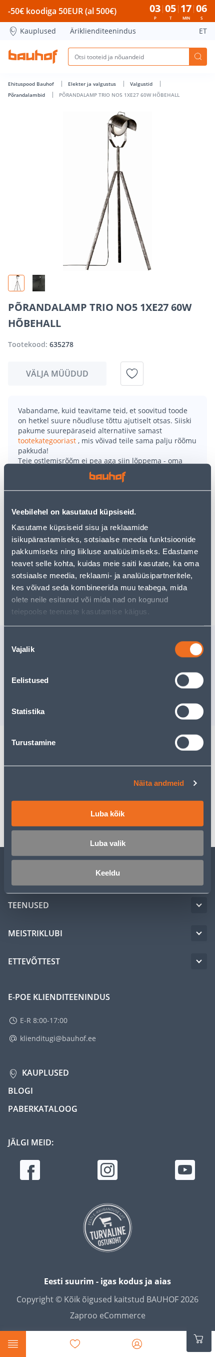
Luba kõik (107, 813)
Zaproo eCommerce (108, 1315)
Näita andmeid (159, 783)
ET (203, 31)
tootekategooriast (48, 440)
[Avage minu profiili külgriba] (137, 1344)
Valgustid (142, 83)
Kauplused (38, 31)
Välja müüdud (57, 373)
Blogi (20, 1090)
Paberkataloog (43, 1108)
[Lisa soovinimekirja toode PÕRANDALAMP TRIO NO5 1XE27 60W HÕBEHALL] (132, 374)
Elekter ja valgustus (93, 83)
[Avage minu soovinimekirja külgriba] (75, 1344)
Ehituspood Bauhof (32, 83)
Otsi (198, 57)
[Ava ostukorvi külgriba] (199, 1339)
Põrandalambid (27, 94)
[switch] (189, 680)
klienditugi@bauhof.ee (58, 1038)
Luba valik (108, 842)
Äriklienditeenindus (103, 31)
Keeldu (108, 872)
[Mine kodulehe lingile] (33, 56)
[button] (16, 283)
